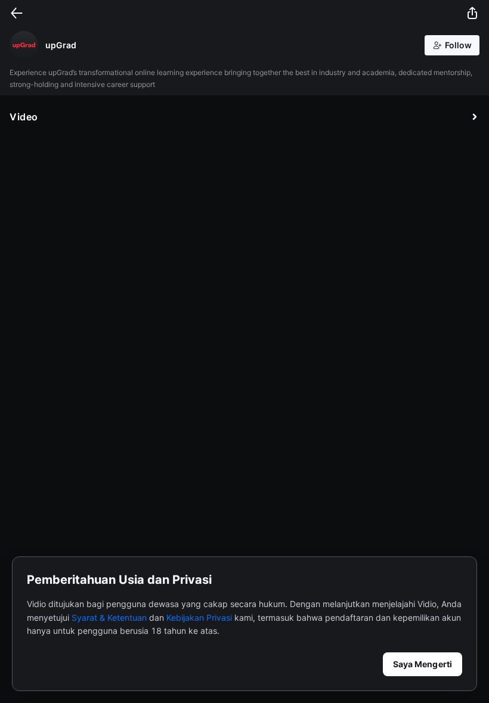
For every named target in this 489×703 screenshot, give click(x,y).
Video (24, 117)
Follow (458, 45)
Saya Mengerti (422, 664)
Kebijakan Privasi (199, 617)
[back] (17, 13)
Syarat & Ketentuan (109, 617)
